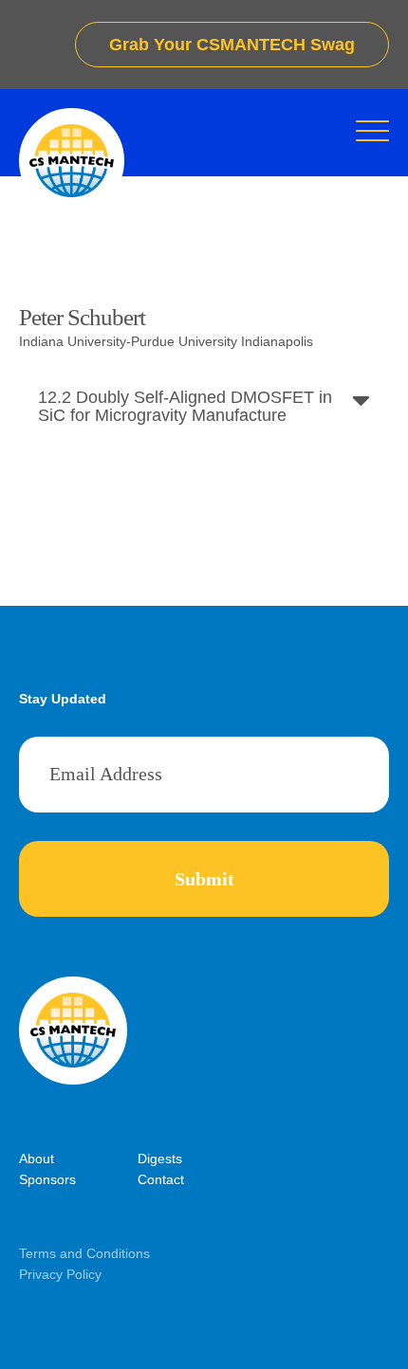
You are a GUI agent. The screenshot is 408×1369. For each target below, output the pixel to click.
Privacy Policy (60, 1274)
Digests (160, 1158)
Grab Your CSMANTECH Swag (232, 44)
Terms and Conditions (84, 1253)
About (36, 1158)
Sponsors (47, 1179)
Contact (161, 1179)
